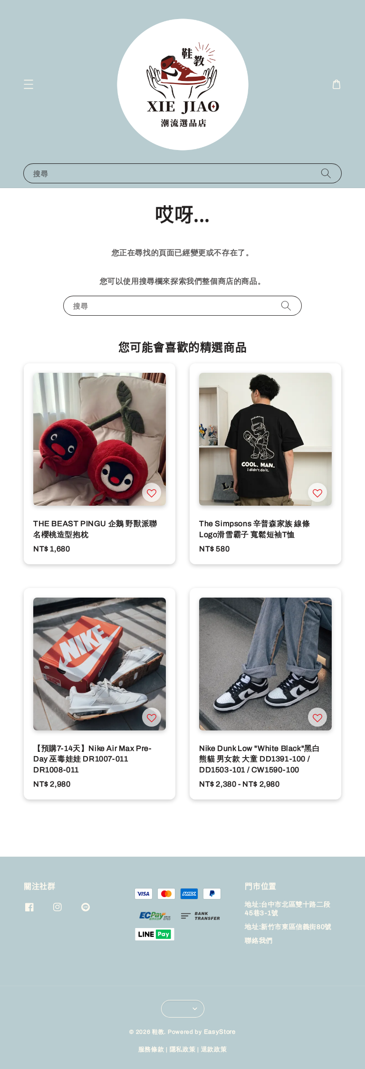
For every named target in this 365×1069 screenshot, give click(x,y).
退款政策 (214, 1049)
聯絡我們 (258, 940)
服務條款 (151, 1049)
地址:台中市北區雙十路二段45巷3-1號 (287, 909)
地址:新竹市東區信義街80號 (288, 926)
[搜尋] (326, 173)
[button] (28, 84)
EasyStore (220, 1032)
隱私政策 (183, 1049)
